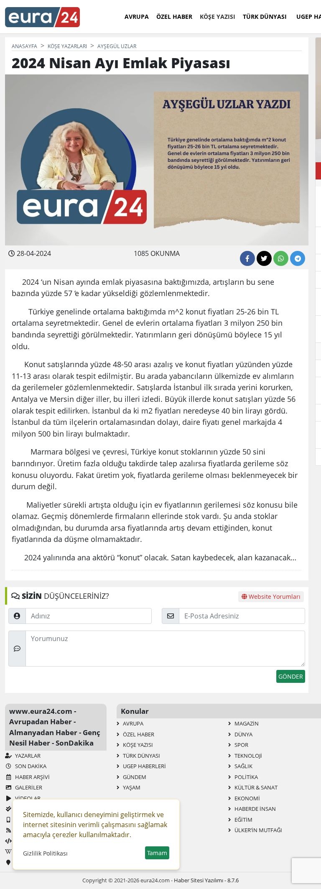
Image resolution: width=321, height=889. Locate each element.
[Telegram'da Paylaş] (297, 258)
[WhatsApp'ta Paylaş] (280, 258)
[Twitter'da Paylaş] (264, 258)
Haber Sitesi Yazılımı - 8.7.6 (206, 880)
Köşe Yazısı (217, 16)
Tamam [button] (157, 853)
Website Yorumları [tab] (274, 596)
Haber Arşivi (32, 777)
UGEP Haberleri (144, 766)
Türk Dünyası (265, 16)
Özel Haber (174, 16)
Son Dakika (30, 766)
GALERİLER (28, 787)
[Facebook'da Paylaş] (247, 258)
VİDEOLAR (27, 798)
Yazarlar (27, 755)
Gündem (134, 777)
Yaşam (131, 787)
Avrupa (137, 16)
